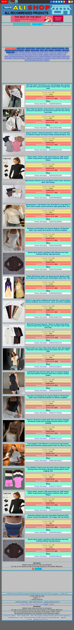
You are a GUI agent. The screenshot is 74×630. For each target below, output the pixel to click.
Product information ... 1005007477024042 (48, 413)
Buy (48, 101)
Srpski (46, 604)
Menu (4, 1)
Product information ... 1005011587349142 (48, 460)
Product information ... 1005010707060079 (48, 486)
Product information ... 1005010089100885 (48, 127)
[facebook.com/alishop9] (21, 602)
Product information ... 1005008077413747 (48, 438)
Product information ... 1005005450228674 (48, 532)
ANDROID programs (24, 593)
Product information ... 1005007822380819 (48, 221)
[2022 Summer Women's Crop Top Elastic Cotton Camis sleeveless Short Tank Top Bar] (13, 202)
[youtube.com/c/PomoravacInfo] (51, 602)
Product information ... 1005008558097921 (48, 510)
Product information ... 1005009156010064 (48, 175)
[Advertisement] (37, 36)
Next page (38, 569)
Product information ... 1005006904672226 (48, 150)
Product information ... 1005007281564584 (48, 269)
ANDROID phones (12, 593)
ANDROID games (35, 593)
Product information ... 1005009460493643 (48, 293)
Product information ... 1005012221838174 (48, 367)
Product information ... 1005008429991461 (48, 556)
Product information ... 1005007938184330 (48, 245)
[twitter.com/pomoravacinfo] (35, 602)
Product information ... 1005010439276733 (48, 317)
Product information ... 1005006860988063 (48, 197)
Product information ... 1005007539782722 (48, 343)
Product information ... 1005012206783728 (48, 390)
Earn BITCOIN (45, 593)
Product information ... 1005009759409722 (48, 104)
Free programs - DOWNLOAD (58, 593)
